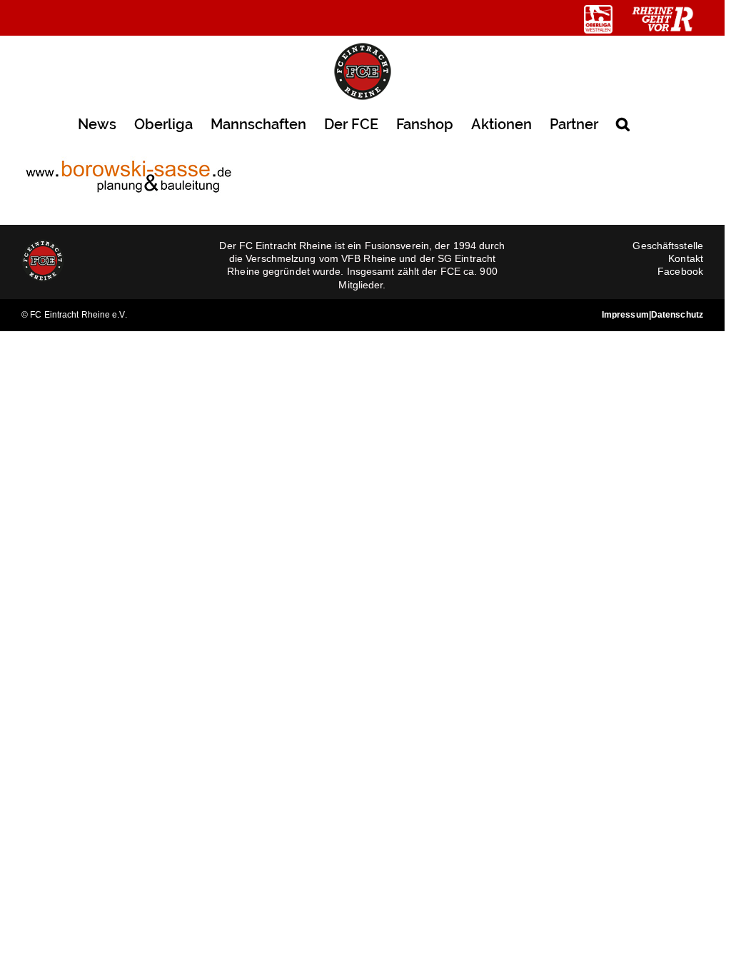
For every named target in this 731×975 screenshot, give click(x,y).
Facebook (680, 271)
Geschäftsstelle (667, 245)
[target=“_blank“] (598, 19)
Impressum (625, 315)
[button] (623, 123)
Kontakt (685, 258)
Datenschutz (677, 315)
